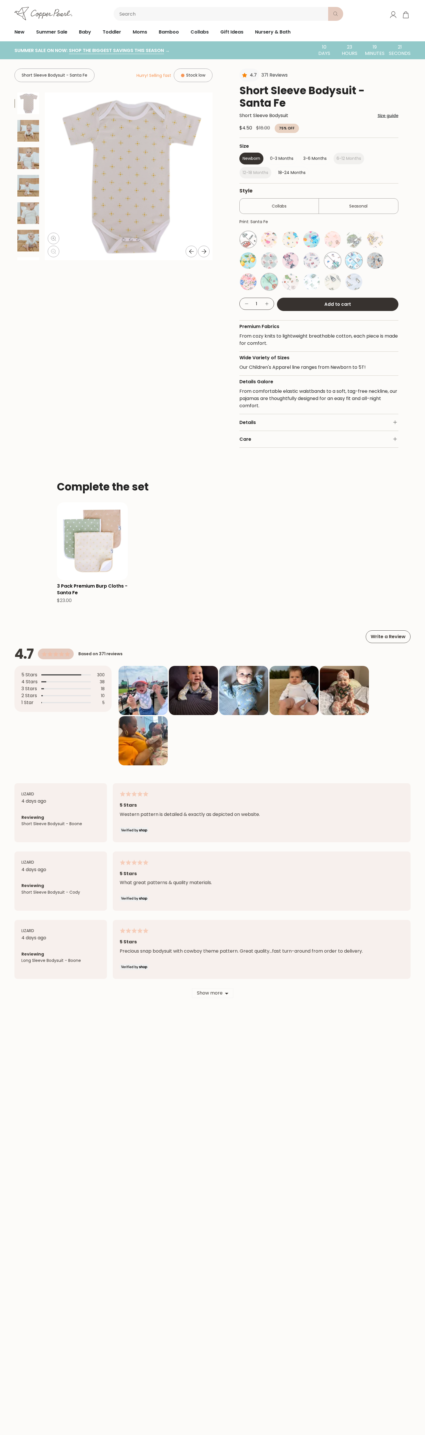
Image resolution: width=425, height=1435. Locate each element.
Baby (85, 32)
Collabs (200, 32)
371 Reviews (274, 75)
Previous (191, 251)
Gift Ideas (231, 32)
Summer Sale (51, 32)
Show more (210, 993)
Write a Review (388, 636)
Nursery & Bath (273, 32)
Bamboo (169, 32)
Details (247, 422)
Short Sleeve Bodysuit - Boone (51, 824)
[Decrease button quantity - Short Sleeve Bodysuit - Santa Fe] (246, 304)
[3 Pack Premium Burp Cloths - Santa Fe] (92, 541)
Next (204, 251)
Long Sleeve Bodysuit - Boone (51, 960)
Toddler (112, 32)
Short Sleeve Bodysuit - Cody (50, 892)
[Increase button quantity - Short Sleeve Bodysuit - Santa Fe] (267, 304)
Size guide (388, 115)
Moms (140, 32)
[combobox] (222, 14)
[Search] (335, 14)
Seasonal (358, 206)
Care (245, 439)
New (19, 32)
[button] (143, 690)
